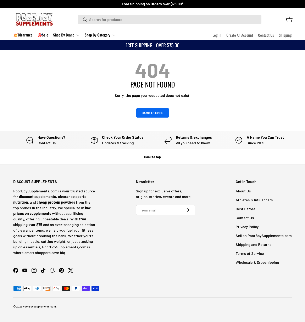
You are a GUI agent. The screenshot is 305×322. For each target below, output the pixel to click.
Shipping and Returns (253, 244)
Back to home (152, 113)
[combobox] (170, 19)
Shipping (285, 35)
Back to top (152, 157)
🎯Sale (42, 35)
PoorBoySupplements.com (39, 306)
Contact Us (266, 35)
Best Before (245, 209)
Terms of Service (250, 253)
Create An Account (239, 35)
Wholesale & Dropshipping (257, 262)
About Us (243, 191)
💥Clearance (22, 35)
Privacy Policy (247, 226)
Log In (216, 35)
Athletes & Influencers (254, 200)
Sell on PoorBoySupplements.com (264, 235)
